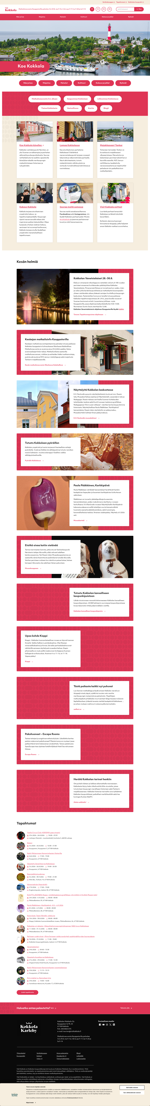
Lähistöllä (80, 1056)
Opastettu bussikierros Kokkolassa (40, 957)
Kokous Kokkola (27, 207)
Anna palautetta (62, 1053)
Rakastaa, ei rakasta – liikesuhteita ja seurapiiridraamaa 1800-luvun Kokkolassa (58, 926)
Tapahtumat (120, 2)
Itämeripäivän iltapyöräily (37, 885)
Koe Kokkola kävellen (30, 145)
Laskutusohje (81, 1059)
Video (39, 1059)
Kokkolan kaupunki (135, 2)
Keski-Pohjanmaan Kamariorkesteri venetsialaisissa (47, 968)
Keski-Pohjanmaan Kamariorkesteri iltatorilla (44, 853)
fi (92, 9)
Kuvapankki (21, 1056)
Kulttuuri (84, 17)
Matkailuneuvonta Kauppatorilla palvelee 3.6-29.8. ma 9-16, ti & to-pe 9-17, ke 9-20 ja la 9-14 (52, 9)
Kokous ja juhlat (107, 17)
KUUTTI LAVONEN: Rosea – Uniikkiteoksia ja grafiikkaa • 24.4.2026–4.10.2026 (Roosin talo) (62, 895)
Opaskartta (61, 1056)
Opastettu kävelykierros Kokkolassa (41, 864)
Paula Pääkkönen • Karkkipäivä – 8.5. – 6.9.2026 (45, 905)
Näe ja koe (20, 17)
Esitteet (39, 1056)
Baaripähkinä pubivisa (36, 874)
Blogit (79, 1053)
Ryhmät (131, 17)
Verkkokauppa (108, 2)
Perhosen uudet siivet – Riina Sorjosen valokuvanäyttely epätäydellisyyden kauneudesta (61, 936)
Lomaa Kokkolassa (70, 145)
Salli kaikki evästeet (132, 1087)
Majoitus (42, 17)
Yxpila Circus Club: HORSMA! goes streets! (43, 833)
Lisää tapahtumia (27, 992)
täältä (121, 309)
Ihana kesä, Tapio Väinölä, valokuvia (41, 916)
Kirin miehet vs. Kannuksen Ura (39, 978)
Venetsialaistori (33, 947)
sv (98, 9)
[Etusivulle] (10, 9)
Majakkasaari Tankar (111, 145)
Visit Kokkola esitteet (111, 207)
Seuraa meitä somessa (71, 207)
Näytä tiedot (30, 1102)
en (104, 9)
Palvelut (63, 17)
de (110, 9)
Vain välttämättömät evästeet (132, 1092)
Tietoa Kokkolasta (63, 1059)
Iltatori (29, 843)
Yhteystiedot (21, 1053)
